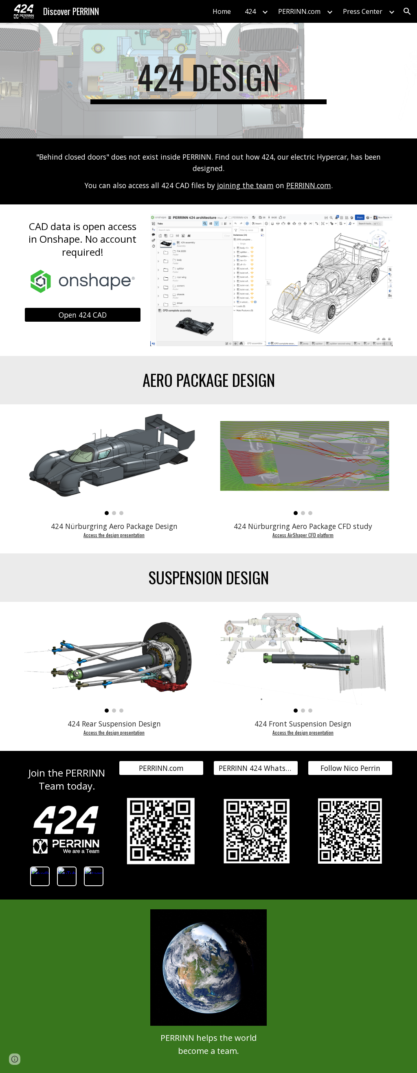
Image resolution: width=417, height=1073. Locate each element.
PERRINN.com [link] (299, 11)
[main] (208, 81)
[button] (407, 11)
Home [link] (222, 11)
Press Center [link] (362, 11)
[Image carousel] (114, 464)
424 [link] (250, 11)
